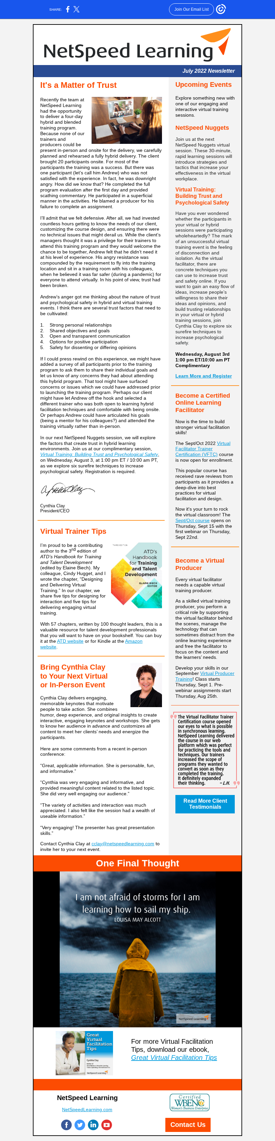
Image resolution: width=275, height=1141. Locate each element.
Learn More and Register (203, 376)
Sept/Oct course (192, 520)
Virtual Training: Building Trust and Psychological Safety (99, 454)
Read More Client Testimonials (205, 804)
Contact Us (188, 1124)
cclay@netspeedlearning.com (123, 843)
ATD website (70, 641)
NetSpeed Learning (87, 1097)
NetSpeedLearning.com (87, 1109)
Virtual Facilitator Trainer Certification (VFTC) (202, 449)
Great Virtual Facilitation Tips (174, 1057)
